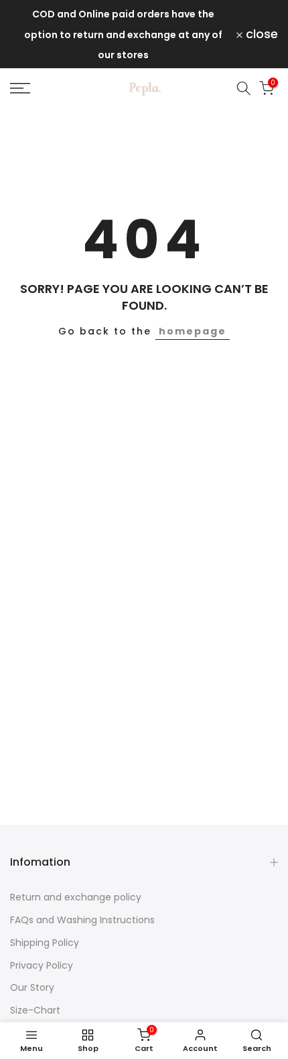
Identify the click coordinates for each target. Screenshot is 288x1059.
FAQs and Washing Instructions (82, 920)
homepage (192, 331)
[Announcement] (123, 34)
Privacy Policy (41, 965)
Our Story (32, 987)
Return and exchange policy (75, 897)
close (260, 34)
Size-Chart (35, 1010)
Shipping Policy (44, 942)
